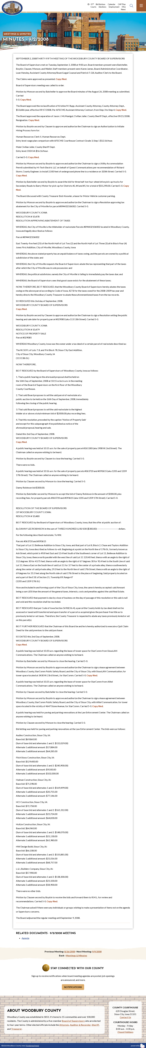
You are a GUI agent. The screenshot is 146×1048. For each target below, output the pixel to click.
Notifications (73, 987)
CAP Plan (122, 4)
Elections (102, 7)
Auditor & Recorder (80, 1024)
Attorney (64, 1024)
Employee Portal (32, 1046)
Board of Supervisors (73, 1020)
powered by (135, 1046)
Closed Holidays (125, 1032)
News (123, 9)
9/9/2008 (97, 951)
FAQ (124, 7)
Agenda (25, 938)
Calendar (111, 4)
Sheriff (95, 1024)
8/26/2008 (69, 951)
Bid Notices (100, 4)
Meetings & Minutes (17, 34)
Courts (93, 7)
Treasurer (16, 1028)
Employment (114, 7)
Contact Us (125, 1017)
